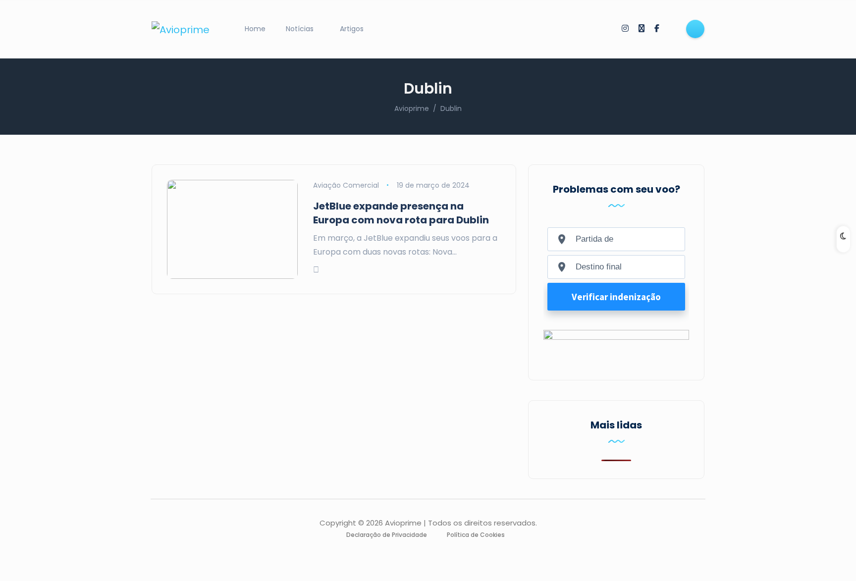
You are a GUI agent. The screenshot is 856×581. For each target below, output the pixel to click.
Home (255, 29)
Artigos (352, 29)
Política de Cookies (476, 534)
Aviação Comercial (346, 185)
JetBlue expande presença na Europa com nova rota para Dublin (401, 213)
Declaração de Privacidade (386, 534)
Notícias (300, 29)
